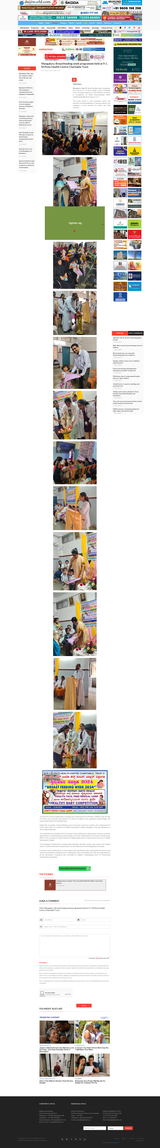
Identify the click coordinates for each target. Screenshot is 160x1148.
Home (116, 1138)
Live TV (92, 23)
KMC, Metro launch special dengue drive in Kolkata (127, 346)
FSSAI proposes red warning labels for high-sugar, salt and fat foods (126, 410)
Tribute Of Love (106, 28)
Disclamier (140, 1138)
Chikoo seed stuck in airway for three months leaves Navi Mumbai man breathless (126, 393)
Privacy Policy (140, 1140)
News (48, 23)
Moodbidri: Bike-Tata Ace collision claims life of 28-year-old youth (26, 77)
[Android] (116, 28)
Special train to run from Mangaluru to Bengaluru (25, 151)
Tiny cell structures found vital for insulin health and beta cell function (127, 402)
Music (71, 28)
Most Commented (136, 333)
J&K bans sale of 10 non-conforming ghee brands (127, 339)
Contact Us (117, 23)
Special (78, 23)
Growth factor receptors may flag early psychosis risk (126, 385)
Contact (131, 1138)
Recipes (63, 23)
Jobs (42, 28)
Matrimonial (24, 28)
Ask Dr (77, 28)
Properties (35, 28)
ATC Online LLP (114, 1142)
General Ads (51, 28)
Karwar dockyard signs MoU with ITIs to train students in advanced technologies (27, 164)
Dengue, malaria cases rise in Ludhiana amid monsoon (126, 362)
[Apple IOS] (120, 28)
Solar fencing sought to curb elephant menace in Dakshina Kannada (26, 105)
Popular (119, 333)
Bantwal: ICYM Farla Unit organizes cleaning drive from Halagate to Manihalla (26, 91)
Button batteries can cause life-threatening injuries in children (124, 354)
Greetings (85, 28)
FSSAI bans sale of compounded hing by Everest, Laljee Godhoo (126, 377)
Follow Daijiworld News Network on (73, 868)
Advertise (107, 23)
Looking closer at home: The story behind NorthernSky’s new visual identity (79, 882)
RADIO (99, 23)
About (123, 1138)
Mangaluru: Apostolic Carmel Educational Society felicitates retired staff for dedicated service (26, 120)
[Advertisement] (56, 97)
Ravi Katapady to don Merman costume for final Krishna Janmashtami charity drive (26, 137)
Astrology (95, 28)
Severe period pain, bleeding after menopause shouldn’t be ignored (125, 369)
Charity (71, 23)
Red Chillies (62, 28)
